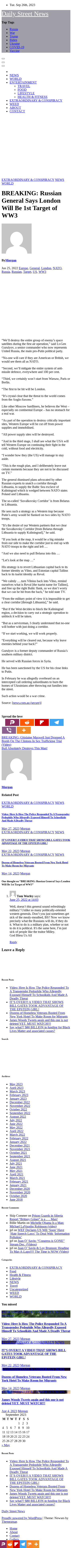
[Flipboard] (42, 722)
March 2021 (17, 1178)
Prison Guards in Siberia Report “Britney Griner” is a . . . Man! (36, 1217)
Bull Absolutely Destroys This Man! (24, 748)
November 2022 (20, 1106)
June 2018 (16, 1199)
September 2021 (20, 1156)
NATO (57, 268)
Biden (13, 40)
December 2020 (20, 1188)
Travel (14, 1285)
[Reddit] (27, 722)
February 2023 (19, 1095)
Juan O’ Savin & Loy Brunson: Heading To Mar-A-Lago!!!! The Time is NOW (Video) (39, 1249)
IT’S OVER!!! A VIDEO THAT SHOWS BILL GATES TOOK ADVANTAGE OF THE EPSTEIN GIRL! (36, 841)
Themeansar (9, 1521)
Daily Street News (25, 13)
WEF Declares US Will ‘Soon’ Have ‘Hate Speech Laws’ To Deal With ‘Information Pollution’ (40, 1233)
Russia (14, 29)
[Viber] (9, 730)
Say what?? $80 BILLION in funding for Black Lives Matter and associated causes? (40, 1029)
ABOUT (15, 107)
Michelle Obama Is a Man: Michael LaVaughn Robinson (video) (37, 1224)
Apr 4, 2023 (9, 1411)
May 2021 (16, 1170)
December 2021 (20, 1145)
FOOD (22, 89)
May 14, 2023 (10, 873)
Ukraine (15, 43)
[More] (24, 730)
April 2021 (16, 1174)
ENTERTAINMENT (23, 82)
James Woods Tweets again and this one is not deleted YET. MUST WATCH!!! (39, 1021)
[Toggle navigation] (3, 58)
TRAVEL (24, 86)
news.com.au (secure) (26, 702)
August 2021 (18, 1160)
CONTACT (17, 111)
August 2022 (18, 1116)
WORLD (16, 79)
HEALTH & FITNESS (32, 97)
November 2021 (20, 1149)
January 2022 (18, 1142)
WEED (14, 104)
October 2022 (18, 1109)
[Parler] (12, 722)
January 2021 (18, 1185)
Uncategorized (19, 1289)
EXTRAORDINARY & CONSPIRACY (36, 100)
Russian (17, 271)
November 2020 (20, 1192)
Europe (23, 268)
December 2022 (20, 1102)
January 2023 (18, 1098)
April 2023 (16, 1087)
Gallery (14, 1539)
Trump (14, 36)
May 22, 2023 (10, 851)
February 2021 (19, 1181)
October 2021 (18, 1152)
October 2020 (18, 1196)
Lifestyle (15, 1278)
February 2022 (19, 1138)
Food (13, 1271)
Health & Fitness (20, 1275)
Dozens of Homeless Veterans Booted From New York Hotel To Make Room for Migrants (39, 1014)
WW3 (42, 271)
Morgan (10, 260)
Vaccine (15, 50)
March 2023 (17, 1091)
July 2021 (16, 1163)
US (35, 271)
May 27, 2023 (10, 828)
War (12, 32)
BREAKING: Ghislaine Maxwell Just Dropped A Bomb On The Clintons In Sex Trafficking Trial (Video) (33, 741)
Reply (13, 942)
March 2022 (17, 1134)
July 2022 (16, 1120)
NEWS (14, 75)
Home (13, 1528)
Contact (14, 1535)
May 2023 (16, 1084)
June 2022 (16, 1124)
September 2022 (20, 1113)
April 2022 (16, 1131)
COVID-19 (17, 47)
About (14, 1532)
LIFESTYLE (26, 93)
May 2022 (16, 1127)
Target (27, 271)
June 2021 (16, 1167)
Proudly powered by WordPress (22, 1518)
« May (6, 1445)
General (35, 268)
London (46, 268)
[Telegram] (57, 722)
